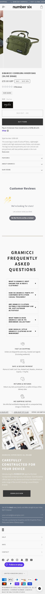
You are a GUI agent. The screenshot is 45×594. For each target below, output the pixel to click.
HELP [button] (4, 537)
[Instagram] (17, 560)
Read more (5, 152)
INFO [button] (4, 545)
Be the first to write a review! (22, 218)
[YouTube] (31, 560)
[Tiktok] (8, 560)
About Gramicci (8, 164)
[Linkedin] (27, 560)
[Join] (41, 515)
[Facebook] (3, 560)
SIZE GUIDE (7, 93)
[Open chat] (39, 588)
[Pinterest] (12, 560)
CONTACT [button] (5, 552)
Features (6, 158)
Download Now (16, 493)
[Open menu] (6, 7)
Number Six (8, 587)
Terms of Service (14, 522)
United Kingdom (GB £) (13, 573)
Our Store (6, 170)
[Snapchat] (22, 560)
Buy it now (22, 122)
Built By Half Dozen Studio (13, 592)
